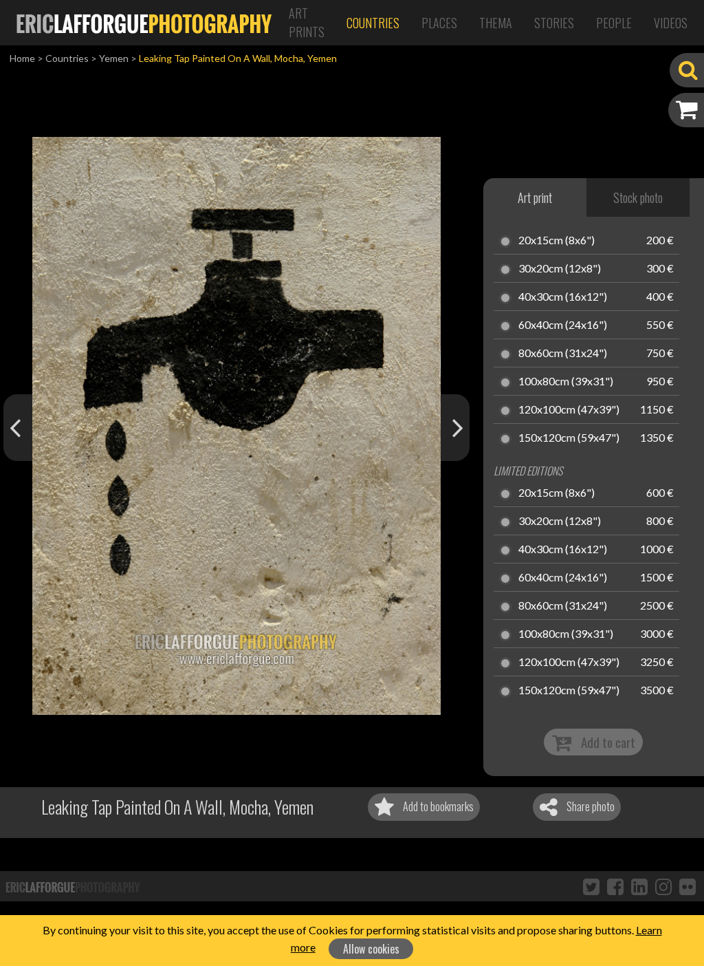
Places (439, 23)
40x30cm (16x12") (562, 297)
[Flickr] (687, 886)
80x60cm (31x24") (562, 353)
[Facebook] (615, 886)
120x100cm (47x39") (568, 410)
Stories (554, 23)
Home (22, 58)
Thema (495, 23)
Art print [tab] (535, 197)
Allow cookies (371, 949)
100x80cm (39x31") (565, 381)
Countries (372, 23)
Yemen (114, 58)
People (614, 23)
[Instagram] (663, 886)
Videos (671, 23)
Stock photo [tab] (638, 197)
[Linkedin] (639, 886)
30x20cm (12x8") (559, 269)
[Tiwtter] (591, 886)
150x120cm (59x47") (568, 438)
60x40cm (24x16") (562, 325)
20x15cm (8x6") (556, 240)
